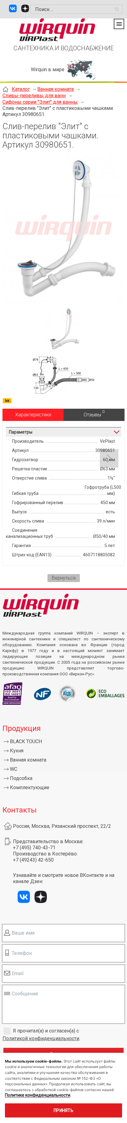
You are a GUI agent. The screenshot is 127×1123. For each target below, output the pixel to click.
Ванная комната (55, 89)
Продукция (21, 728)
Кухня (16, 751)
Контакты (19, 810)
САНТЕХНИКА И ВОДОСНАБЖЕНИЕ (64, 48)
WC (13, 769)
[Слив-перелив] (63, 303)
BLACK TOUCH (26, 741)
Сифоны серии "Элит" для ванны (40, 102)
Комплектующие (29, 787)
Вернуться (64, 578)
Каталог (21, 89)
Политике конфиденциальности (37, 1095)
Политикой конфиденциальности (40, 1038)
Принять (63, 1110)
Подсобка (21, 778)
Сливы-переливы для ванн (34, 95)
